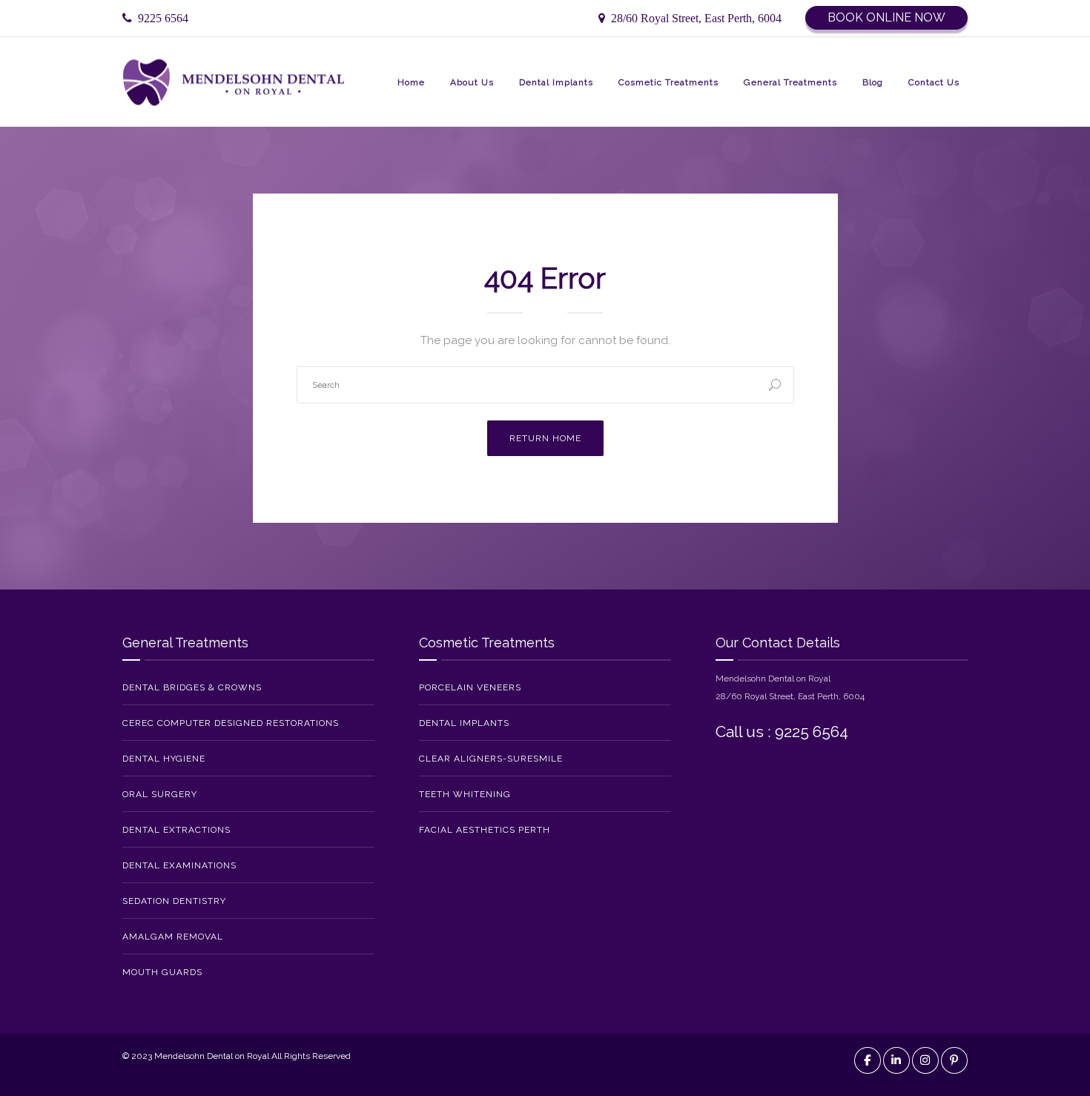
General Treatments (790, 82)
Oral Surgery (159, 794)
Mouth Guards (162, 972)
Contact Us (933, 82)
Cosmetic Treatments (668, 82)
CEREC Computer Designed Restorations (230, 723)
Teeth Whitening (465, 794)
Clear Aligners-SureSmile (491, 758)
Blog (872, 82)
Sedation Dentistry (174, 901)
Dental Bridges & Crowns (192, 687)
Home (411, 82)
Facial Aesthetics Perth (484, 830)
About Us (472, 82)
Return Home (545, 438)
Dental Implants (556, 82)
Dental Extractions (176, 830)
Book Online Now (886, 17)
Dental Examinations (179, 865)
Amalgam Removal (172, 936)
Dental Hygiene (163, 758)
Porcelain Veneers (470, 687)
